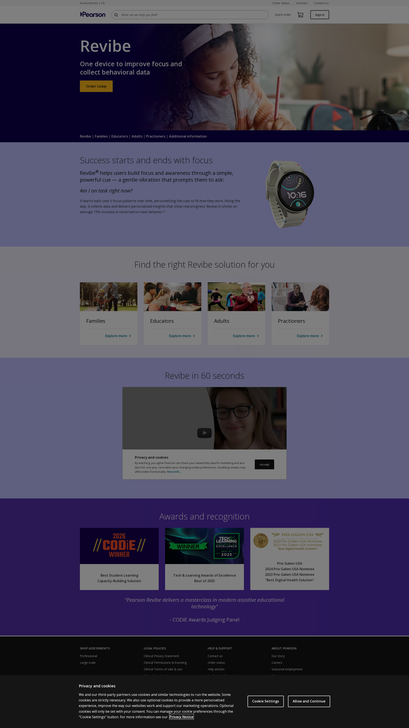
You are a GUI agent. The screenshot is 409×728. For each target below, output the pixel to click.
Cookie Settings (265, 701)
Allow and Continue (309, 701)
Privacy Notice (181, 716)
